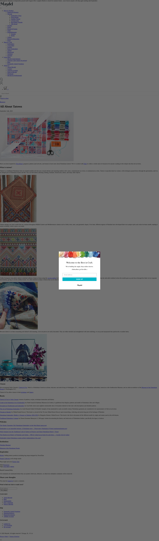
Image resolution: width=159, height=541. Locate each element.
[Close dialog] (98, 253)
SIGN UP (79, 279)
